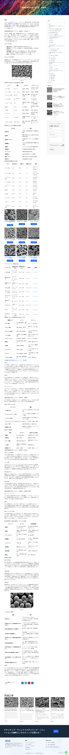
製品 (23, 1)
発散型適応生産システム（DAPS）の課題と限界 (56, 63)
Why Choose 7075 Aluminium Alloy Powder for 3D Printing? (58, 90)
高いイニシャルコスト (54, 65)
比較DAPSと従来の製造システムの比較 (56, 71)
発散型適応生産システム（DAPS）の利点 (56, 53)
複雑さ (51, 67)
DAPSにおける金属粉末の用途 (54, 30)
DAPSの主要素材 (53, 50)
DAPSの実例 (51, 73)
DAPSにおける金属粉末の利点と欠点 (55, 36)
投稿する (52, 149)
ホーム (19, 1)
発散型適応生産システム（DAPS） (15, 22)
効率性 (51, 42)
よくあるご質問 (40, 1)
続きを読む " (21, 721)
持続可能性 (53, 60)
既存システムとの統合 (54, 69)
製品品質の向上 (53, 59)
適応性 (51, 40)
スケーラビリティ (53, 44)
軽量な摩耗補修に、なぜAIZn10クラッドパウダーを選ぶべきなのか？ (58, 112)
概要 (49, 24)
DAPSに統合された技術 (54, 49)
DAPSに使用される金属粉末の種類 (55, 29)
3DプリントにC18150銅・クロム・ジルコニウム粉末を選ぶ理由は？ (59, 97)
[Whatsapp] (66, 752)
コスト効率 (53, 57)
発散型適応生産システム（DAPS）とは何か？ (56, 26)
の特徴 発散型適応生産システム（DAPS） (55, 38)
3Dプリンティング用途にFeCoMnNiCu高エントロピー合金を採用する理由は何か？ (58, 105)
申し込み (33, 1)
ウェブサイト (35, 272)
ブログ (47, 1)
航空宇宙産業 (52, 75)
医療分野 (52, 78)
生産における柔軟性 (54, 55)
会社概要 (28, 1)
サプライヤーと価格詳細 (53, 34)
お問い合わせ (52, 1)
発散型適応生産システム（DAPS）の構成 (56, 46)
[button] (22, 683)
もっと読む (10, 225)
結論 (50, 82)
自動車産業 (53, 77)
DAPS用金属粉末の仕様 (53, 32)
